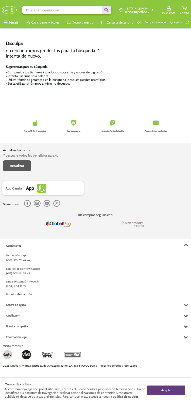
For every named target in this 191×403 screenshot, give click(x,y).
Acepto (166, 390)
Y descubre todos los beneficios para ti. (30, 155)
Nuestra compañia (17, 326)
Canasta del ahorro (120, 22)
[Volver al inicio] (9, 10)
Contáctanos (13, 245)
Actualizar (17, 166)
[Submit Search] (106, 10)
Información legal (16, 337)
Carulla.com (13, 315)
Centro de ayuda (16, 305)
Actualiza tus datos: (17, 150)
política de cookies (126, 396)
